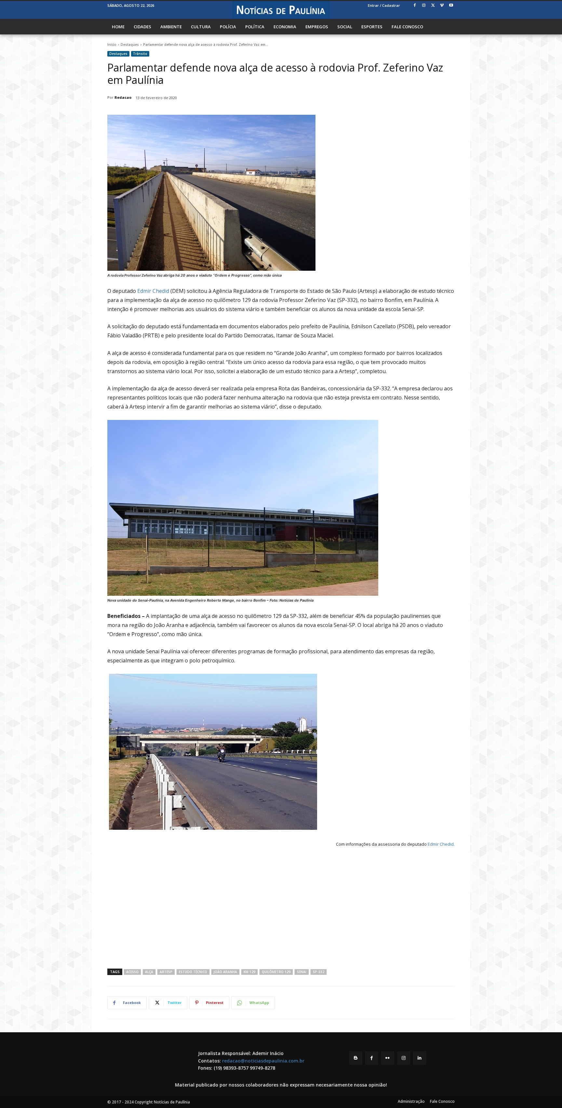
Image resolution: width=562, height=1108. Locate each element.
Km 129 (249, 972)
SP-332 (318, 972)
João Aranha (225, 972)
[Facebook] (415, 5)
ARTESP (166, 972)
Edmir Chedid (153, 290)
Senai (301, 972)
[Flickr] (387, 1057)
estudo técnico (193, 972)
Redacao (122, 97)
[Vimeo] (442, 5)
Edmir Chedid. (441, 844)
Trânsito (140, 53)
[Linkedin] (419, 1057)
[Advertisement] (281, 906)
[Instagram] (424, 5)
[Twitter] (433, 5)
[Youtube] (451, 5)
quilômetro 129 (276, 972)
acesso (132, 972)
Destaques (130, 44)
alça (149, 972)
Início (111, 44)
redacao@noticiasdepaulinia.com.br (263, 1061)
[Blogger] (355, 1057)
